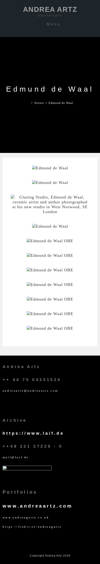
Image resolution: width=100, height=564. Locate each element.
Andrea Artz (50, 11)
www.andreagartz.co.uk (26, 517)
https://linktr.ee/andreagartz (32, 526)
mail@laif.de (16, 457)
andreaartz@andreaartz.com (30, 390)
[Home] (28, 103)
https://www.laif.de (33, 433)
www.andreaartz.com (38, 505)
